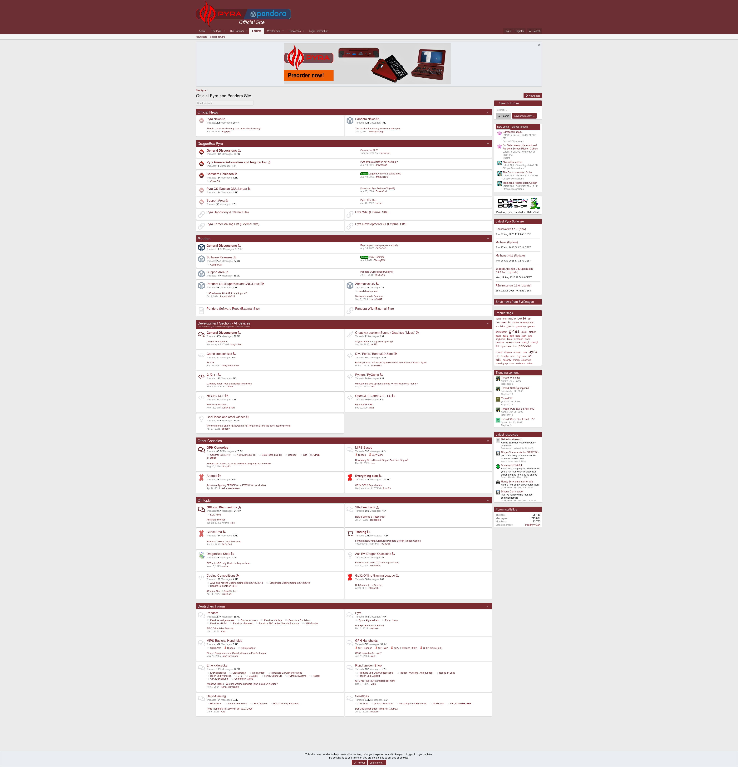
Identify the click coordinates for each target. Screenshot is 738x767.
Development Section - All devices (224, 322)
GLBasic (253, 675)
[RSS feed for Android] (219, 475)
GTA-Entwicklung (219, 678)
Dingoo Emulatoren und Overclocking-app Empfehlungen (237, 653)
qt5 (497, 356)
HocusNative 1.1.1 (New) (511, 229)
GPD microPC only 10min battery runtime (228, 563)
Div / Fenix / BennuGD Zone (374, 353)
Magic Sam (236, 344)
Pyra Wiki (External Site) (371, 212)
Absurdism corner (216, 519)
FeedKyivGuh (532, 524)
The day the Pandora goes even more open (378, 128)
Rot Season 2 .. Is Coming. (369, 585)
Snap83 (226, 466)
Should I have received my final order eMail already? (234, 128)
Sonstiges (362, 696)
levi (373, 386)
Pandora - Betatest (243, 623)
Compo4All (216, 264)
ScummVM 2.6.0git (512, 465)
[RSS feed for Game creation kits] (234, 353)
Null (232, 522)
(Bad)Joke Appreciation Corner (520, 182)
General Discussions (222, 150)
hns (373, 463)
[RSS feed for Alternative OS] (377, 283)
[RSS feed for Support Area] (227, 200)
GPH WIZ (383, 647)
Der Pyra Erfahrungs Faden (369, 625)
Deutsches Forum (211, 605)
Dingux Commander (512, 491)
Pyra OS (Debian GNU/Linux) (227, 188)
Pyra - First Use (368, 200)
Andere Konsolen (383, 703)
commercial (503, 322)
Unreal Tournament (217, 341)
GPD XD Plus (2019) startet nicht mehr (375, 680)
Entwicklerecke (217, 665)
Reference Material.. (217, 404)
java (530, 335)
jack (524, 335)
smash (516, 359)
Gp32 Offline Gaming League (375, 575)
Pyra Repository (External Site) (228, 212)
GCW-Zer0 (377, 454)
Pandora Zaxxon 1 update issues (224, 541)
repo (512, 356)
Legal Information (318, 31)
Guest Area (214, 532)
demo (516, 322)
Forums (256, 31)
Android (212, 475)
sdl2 (498, 359)
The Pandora (237, 31)
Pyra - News (391, 620)
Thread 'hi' (507, 398)
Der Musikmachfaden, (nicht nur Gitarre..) (376, 708)
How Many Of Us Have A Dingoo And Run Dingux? (381, 460)
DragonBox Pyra (210, 143)
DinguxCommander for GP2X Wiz (520, 452)
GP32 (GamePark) (432, 647)
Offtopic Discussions (222, 507)
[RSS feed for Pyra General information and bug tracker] (269, 162)
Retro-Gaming (216, 696)
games (531, 326)
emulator (500, 326)
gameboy (521, 326)
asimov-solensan (231, 488)
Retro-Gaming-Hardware (286, 703)
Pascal (316, 675)
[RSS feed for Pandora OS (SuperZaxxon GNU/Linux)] (262, 283)
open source (513, 342)
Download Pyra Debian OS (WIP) (377, 188)
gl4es (514, 331)
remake (505, 356)
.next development (368, 291)
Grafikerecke (239, 672)
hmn (230, 386)
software (520, 363)
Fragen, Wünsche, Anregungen (416, 672)
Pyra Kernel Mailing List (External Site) (233, 224)
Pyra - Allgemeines (369, 620)
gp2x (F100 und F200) (405, 647)
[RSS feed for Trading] (368, 532)
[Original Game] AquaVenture (222, 591)
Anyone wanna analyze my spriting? (374, 341)
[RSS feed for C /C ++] (219, 374)
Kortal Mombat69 (230, 686)
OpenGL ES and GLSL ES (373, 395)
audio (512, 318)
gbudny (226, 428)
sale (524, 356)
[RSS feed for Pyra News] (223, 119)
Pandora (204, 238)
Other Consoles (210, 440)
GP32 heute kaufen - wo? (368, 653)
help (517, 335)
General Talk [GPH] (220, 454)
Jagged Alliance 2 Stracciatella (381, 173)
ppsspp (517, 352)
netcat (379, 203)
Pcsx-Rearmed (373, 256)
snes (511, 363)
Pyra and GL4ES (364, 404)
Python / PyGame (367, 374)
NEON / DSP (215, 395)
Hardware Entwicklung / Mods (286, 672)
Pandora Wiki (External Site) (374, 308)
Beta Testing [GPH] (272, 454)
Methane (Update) (507, 242)
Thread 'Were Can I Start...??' (518, 419)
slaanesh (374, 587)
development (527, 322)
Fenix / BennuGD (273, 675)
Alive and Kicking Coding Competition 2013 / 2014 (236, 582)
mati (371, 407)
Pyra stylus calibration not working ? (379, 161)
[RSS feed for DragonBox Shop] (232, 553)
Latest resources (507, 434)
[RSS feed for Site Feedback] (377, 507)
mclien (225, 566)
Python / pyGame (297, 675)
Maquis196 (382, 176)
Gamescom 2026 (369, 150)
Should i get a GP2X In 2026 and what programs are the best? (239, 463)
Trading (360, 532)
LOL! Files (215, 514)
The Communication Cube (517, 172)
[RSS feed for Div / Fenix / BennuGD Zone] (395, 353)
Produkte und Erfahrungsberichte (376, 672)
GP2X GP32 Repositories (368, 485)
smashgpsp (502, 363)
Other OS (215, 181)
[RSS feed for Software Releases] (236, 174)
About (202, 31)
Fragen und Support (369, 675)
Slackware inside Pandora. (369, 296)
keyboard (500, 338)
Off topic (204, 500)
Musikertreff (258, 672)
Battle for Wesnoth (511, 439)
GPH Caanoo (365, 647)
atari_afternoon (231, 655)
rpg (518, 356)
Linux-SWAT (376, 299)
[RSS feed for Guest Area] (224, 532)
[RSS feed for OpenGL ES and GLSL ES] (393, 395)
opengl (525, 342)
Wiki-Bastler (312, 623)
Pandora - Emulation (299, 620)
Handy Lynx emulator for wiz (517, 481)
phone (499, 352)
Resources (295, 31)
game (510, 326)
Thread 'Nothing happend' (515, 388)
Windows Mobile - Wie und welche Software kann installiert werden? (242, 683)
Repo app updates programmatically (379, 245)
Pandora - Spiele (273, 620)
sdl (530, 356)
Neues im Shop (447, 672)
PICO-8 (210, 362)
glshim (532, 332)
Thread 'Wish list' (510, 377)
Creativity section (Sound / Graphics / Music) (385, 332)
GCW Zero (215, 647)
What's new (273, 31)
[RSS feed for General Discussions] (239, 150)
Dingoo (362, 454)
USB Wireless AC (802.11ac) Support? (227, 293)
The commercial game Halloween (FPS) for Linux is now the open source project (248, 425)
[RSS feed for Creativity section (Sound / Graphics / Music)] (417, 332)
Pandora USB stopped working (376, 271)
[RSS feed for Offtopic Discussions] (239, 507)
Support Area (216, 200)
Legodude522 (227, 296)
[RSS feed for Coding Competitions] (237, 575)
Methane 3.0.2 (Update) (510, 255)
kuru (223, 711)
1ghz (498, 318)
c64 (530, 318)
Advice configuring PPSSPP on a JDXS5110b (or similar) (236, 485)
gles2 (524, 331)
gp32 (505, 335)
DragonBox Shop (218, 553)
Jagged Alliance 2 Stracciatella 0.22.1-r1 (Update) (514, 270)
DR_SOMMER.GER (460, 703)
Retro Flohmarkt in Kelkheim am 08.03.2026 (230, 708)
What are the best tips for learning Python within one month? (386, 383)
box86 (522, 318)
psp (525, 352)
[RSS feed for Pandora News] (377, 119)
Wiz (305, 454)
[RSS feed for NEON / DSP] (226, 395)
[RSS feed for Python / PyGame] (381, 374)
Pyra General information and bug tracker (237, 162)
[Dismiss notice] (538, 45)
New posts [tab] (503, 126)
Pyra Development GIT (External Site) (380, 224)
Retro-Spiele (260, 703)
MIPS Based (363, 447)
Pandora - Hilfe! (218, 623)
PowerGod (381, 164)
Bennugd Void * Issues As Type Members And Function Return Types (391, 362)
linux (509, 339)
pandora (525, 345)
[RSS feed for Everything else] (380, 475)
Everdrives (215, 703)
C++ (240, 675)
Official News (208, 112)
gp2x (498, 335)
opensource (509, 346)
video (530, 363)
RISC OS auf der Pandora (220, 628)
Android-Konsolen (237, 703)
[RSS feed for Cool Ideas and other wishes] (247, 417)
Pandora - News (249, 620)
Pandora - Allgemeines (222, 620)
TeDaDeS (385, 152)
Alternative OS (365, 283)
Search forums (217, 36)
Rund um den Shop (368, 665)
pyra (533, 351)
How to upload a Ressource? (370, 516)
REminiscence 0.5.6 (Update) (513, 285)
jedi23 (374, 344)
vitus (373, 683)
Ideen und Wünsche (220, 675)
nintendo (518, 338)
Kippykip (226, 131)
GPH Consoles (217, 447)
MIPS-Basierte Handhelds (224, 640)
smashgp (526, 359)
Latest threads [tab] (520, 126)
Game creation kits (219, 353)
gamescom (501, 331)
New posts (201, 36)
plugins (508, 352)
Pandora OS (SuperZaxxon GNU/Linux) (234, 283)
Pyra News (214, 119)
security (507, 359)
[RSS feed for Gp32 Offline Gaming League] (397, 575)
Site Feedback (365, 507)
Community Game (243, 678)
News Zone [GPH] (246, 454)
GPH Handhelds (366, 640)
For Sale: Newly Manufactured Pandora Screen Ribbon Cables (388, 540)
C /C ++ (212, 374)
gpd (512, 335)
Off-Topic (363, 703)
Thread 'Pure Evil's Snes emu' (518, 408)
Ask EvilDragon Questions (373, 553)
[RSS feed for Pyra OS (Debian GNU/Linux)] (249, 188)
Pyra (358, 613)
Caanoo (292, 454)
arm (505, 318)
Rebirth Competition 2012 (223, 585)
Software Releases (220, 174)
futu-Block (227, 593)
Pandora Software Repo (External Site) (233, 308)
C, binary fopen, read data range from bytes (229, 383)
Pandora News (365, 119)
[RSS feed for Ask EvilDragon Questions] (393, 553)
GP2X (316, 455)
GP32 (213, 458)
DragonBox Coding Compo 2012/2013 (289, 582)
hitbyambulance (230, 365)
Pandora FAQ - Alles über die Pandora (279, 623)
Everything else (366, 475)
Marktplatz (438, 703)
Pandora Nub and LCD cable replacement (377, 562)
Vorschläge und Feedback (412, 703)
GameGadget (248, 647)
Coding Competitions (221, 575)
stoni (373, 655)
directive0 (375, 565)
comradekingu (376, 131)
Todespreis (375, 519)
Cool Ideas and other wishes (226, 417)
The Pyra (216, 31)
